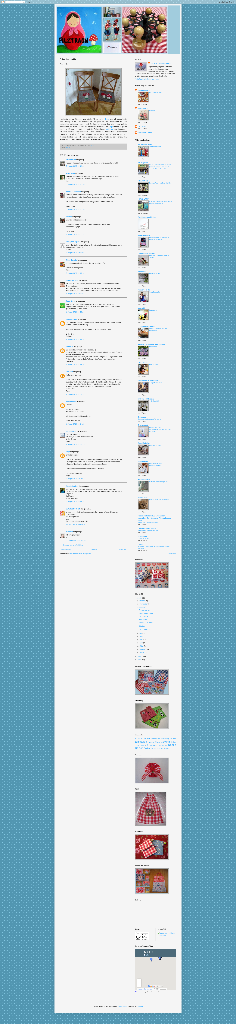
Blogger (140, 1006)
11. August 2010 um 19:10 (75, 524)
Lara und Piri (162, 745)
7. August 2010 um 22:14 (75, 444)
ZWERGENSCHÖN (73, 509)
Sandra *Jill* (143, 498)
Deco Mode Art (144, 443)
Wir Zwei (69, 372)
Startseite (94, 550)
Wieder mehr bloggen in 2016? (148, 522)
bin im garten (143, 163)
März (141, 646)
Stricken (153, 748)
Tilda (158, 748)
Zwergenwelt (143, 425)
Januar (142, 652)
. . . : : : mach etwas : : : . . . (148, 326)
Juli (140, 633)
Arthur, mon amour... (146, 613)
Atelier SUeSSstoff (73, 192)
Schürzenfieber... (145, 629)
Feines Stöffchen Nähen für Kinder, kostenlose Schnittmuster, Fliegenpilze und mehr (154, 518)
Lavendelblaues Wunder (147, 528)
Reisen (139, 748)
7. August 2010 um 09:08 (75, 365)
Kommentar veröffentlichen (73, 545)
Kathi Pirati (70, 173)
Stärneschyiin (71, 402)
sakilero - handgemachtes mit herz (151, 344)
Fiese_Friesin (71, 260)
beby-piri (141, 308)
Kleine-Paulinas (144, 480)
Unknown (69, 347)
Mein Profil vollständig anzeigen (147, 79)
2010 (140, 598)
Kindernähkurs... (154, 364)
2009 (140, 657)
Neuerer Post (65, 550)
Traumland (142, 417)
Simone (69, 217)
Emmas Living (71, 319)
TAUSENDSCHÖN (145, 145)
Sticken (147, 748)
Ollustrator (123, 1006)
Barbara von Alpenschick (161, 63)
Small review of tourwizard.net (148, 530)
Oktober (142, 601)
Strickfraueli (71, 160)
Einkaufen (141, 741)
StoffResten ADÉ (154, 274)
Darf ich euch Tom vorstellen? (159, 500)
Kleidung (143, 745)
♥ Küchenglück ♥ (155, 401)
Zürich (137, 992)
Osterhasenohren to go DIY (158, 481)
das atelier (142, 272)
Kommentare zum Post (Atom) (80, 554)
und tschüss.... (165, 748)
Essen (151, 742)
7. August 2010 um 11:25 (75, 394)
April (141, 643)
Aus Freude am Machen (147, 217)
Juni (141, 636)
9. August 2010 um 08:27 (75, 502)
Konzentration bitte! (155, 92)
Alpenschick (143, 108)
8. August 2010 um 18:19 (75, 479)
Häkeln (173, 742)
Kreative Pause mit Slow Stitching (160, 183)
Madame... (152, 110)
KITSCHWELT (143, 199)
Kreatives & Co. (144, 290)
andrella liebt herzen (146, 399)
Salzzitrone (153, 310)
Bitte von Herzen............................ (149, 538)
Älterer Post (122, 550)
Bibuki (140, 544)
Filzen (68, 147)
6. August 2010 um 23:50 (75, 312)
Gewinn (165, 741)
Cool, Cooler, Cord (155, 292)
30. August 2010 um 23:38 (75, 540)
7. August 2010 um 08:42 (75, 339)
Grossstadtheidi (144, 90)
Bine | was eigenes (73, 242)
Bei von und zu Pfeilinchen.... (149, 381)
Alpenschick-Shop (145, 133)
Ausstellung (164, 739)
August (142, 607)
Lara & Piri (142, 127)
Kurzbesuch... (144, 620)
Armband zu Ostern (155, 445)
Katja (107, 119)
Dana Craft (70, 301)
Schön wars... (144, 616)
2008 (140, 660)
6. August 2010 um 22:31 (75, 253)
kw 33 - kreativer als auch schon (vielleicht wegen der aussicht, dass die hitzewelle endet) (160, 167)
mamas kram (71, 431)
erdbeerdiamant (72, 281)
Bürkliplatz (109, 129)
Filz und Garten (144, 181)
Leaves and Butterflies (147, 254)
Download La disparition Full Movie (149, 419)
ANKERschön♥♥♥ (155, 146)
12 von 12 (139, 739)
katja (68, 452)
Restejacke (153, 346)
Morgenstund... (144, 610)
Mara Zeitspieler (72, 486)
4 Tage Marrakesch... (156, 383)
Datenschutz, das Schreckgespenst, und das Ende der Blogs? (160, 429)
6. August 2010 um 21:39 (75, 166)
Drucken (173, 739)
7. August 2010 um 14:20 (75, 424)
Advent (147, 739)
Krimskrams (152, 745)
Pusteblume (142, 536)
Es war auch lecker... (146, 623)
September (143, 604)
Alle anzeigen (172, 553)
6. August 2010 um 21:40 (75, 184)
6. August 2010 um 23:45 (75, 294)
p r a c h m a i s (144, 362)
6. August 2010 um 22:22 (75, 235)
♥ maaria (69, 532)
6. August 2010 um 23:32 (75, 273)
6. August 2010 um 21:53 (75, 209)
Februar (142, 649)
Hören (137, 745)
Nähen (172, 744)
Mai (141, 640)
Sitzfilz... (142, 626)
